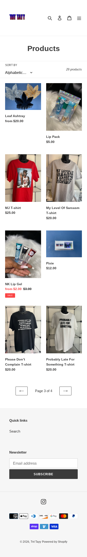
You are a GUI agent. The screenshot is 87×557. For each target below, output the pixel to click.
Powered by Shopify (54, 541)
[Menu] (79, 18)
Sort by (11, 65)
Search (14, 431)
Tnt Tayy (36, 541)
